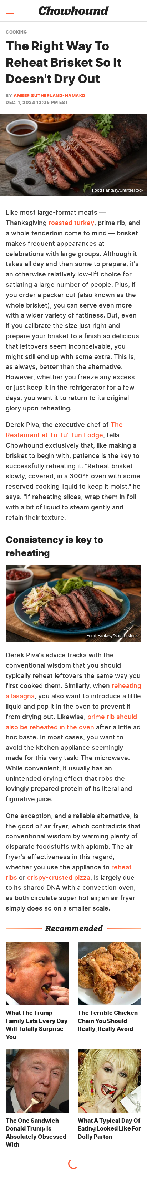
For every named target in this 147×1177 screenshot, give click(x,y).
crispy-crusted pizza (58, 877)
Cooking (16, 32)
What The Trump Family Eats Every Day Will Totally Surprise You (37, 1024)
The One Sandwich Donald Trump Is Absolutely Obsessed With (36, 1132)
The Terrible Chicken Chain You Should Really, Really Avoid (108, 1020)
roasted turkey (71, 222)
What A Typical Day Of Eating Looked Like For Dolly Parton (109, 1128)
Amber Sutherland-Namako (49, 95)
